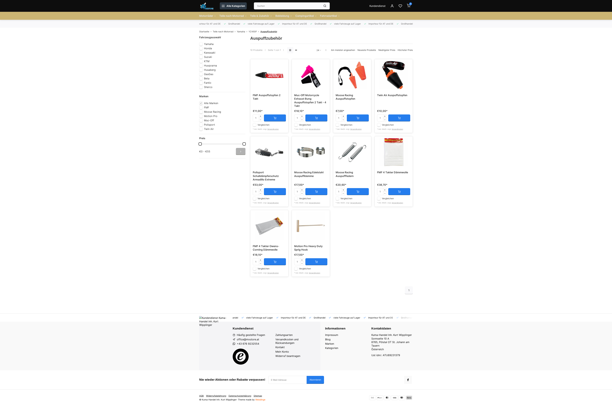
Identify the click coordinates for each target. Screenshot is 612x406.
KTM (206, 61)
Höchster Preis (405, 50)
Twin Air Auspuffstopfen (392, 95)
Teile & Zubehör (259, 15)
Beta (206, 78)
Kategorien (331, 348)
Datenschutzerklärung (240, 396)
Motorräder (206, 15)
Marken (329, 343)
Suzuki (208, 57)
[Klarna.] (409, 397)
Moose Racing (212, 111)
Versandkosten (273, 129)
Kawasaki (209, 52)
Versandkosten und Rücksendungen (287, 341)
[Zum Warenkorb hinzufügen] (275, 117)
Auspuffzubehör (268, 31)
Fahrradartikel (328, 15)
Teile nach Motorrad (231, 15)
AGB (201, 396)
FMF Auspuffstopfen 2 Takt (266, 97)
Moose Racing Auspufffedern (345, 174)
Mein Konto (282, 351)
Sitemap (258, 396)
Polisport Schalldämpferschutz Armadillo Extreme (266, 176)
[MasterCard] (387, 397)
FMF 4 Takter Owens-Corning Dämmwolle (266, 248)
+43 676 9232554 (248, 343)
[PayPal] (379, 397)
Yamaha (241, 31)
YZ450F (253, 31)
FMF (206, 107)
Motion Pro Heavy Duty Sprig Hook (308, 248)
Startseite (204, 31)
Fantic (207, 82)
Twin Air (209, 129)
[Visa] (394, 397)
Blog (328, 339)
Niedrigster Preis (386, 50)
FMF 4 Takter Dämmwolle (392, 172)
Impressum (331, 335)
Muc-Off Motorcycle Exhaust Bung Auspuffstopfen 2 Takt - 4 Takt (310, 100)
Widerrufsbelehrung (216, 396)
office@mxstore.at (248, 339)
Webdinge (260, 399)
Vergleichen (264, 125)
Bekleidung (282, 15)
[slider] (200, 144)
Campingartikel (304, 15)
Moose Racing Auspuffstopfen (345, 97)
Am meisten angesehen (343, 50)
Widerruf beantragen (287, 356)
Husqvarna (210, 65)
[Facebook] (408, 380)
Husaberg (210, 69)
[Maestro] (401, 397)
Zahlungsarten (284, 335)
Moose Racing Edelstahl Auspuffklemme (309, 174)
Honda (208, 48)
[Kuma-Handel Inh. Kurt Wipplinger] (207, 6)
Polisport (209, 124)
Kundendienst (377, 5)
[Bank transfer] (372, 397)
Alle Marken (211, 103)
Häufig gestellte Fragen (251, 335)
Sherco (208, 87)
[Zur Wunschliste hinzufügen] (283, 64)
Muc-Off (209, 120)
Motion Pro (210, 116)
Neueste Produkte (366, 50)
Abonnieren (315, 379)
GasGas (208, 74)
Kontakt (280, 347)
